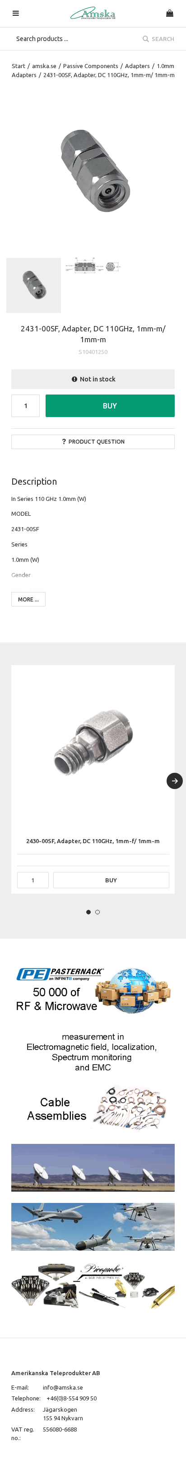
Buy (110, 406)
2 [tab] (97, 912)
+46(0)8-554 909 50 (71, 1398)
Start (18, 66)
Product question (97, 442)
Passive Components (90, 66)
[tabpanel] (93, 779)
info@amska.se (63, 1387)
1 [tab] (88, 912)
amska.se (44, 66)
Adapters (137, 66)
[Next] (175, 781)
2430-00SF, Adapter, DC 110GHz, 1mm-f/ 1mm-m (93, 841)
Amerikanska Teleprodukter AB (55, 1373)
